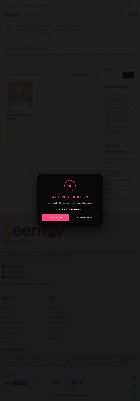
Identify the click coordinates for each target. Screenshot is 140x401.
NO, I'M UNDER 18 (84, 217)
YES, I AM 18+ (56, 217)
